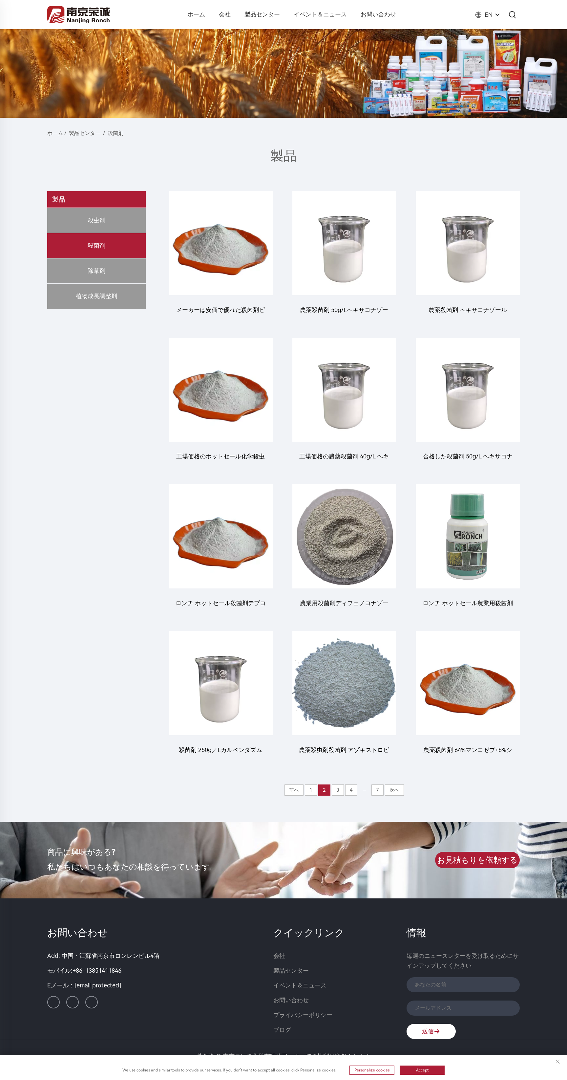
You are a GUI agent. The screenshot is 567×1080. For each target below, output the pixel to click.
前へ (294, 790)
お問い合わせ (378, 14)
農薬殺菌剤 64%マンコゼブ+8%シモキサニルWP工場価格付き (467, 753)
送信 (428, 1031)
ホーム (196, 14)
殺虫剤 (96, 220)
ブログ (282, 1029)
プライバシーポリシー (302, 1015)
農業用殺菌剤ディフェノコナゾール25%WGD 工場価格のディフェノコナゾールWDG (344, 606)
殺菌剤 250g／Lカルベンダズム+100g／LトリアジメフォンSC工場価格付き (221, 753)
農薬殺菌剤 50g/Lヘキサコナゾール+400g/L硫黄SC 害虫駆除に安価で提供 (344, 313)
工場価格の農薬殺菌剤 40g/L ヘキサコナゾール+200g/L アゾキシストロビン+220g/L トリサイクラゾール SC (344, 459)
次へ (394, 790)
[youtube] (91, 1002)
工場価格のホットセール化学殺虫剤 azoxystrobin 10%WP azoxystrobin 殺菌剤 (220, 459)
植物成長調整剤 (96, 296)
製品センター (262, 14)
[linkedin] (53, 1002)
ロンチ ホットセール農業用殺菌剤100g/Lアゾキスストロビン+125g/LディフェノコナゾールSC (468, 606)
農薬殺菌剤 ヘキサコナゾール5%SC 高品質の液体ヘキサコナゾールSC (468, 313)
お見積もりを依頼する (477, 860)
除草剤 (96, 271)
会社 (225, 14)
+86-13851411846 (97, 970)
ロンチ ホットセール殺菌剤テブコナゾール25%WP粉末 (221, 606)
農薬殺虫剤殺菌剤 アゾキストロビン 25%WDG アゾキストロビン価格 (344, 753)
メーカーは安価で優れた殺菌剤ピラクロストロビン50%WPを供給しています (220, 313)
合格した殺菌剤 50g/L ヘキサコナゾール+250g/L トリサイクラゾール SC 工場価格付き (468, 459)
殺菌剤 (115, 133)
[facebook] (72, 1002)
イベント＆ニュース (320, 14)
